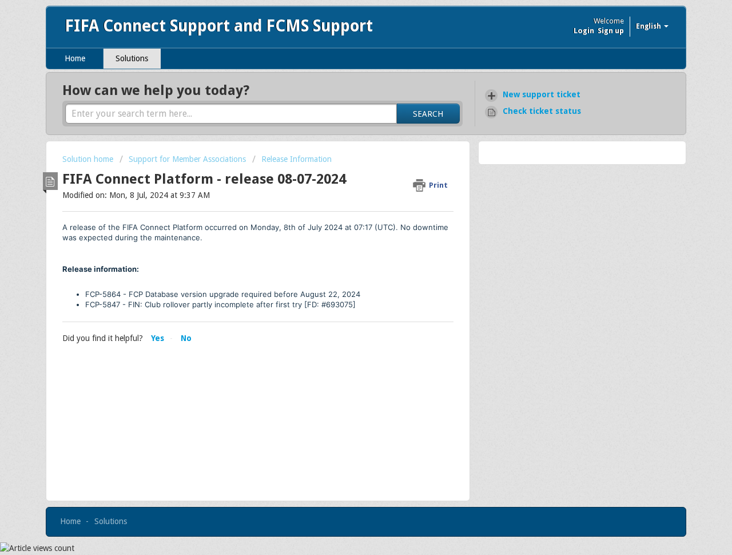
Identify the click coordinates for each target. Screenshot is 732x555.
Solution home (89, 159)
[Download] (345, 125)
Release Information (296, 159)
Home (75, 58)
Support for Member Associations (187, 159)
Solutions (132, 58)
